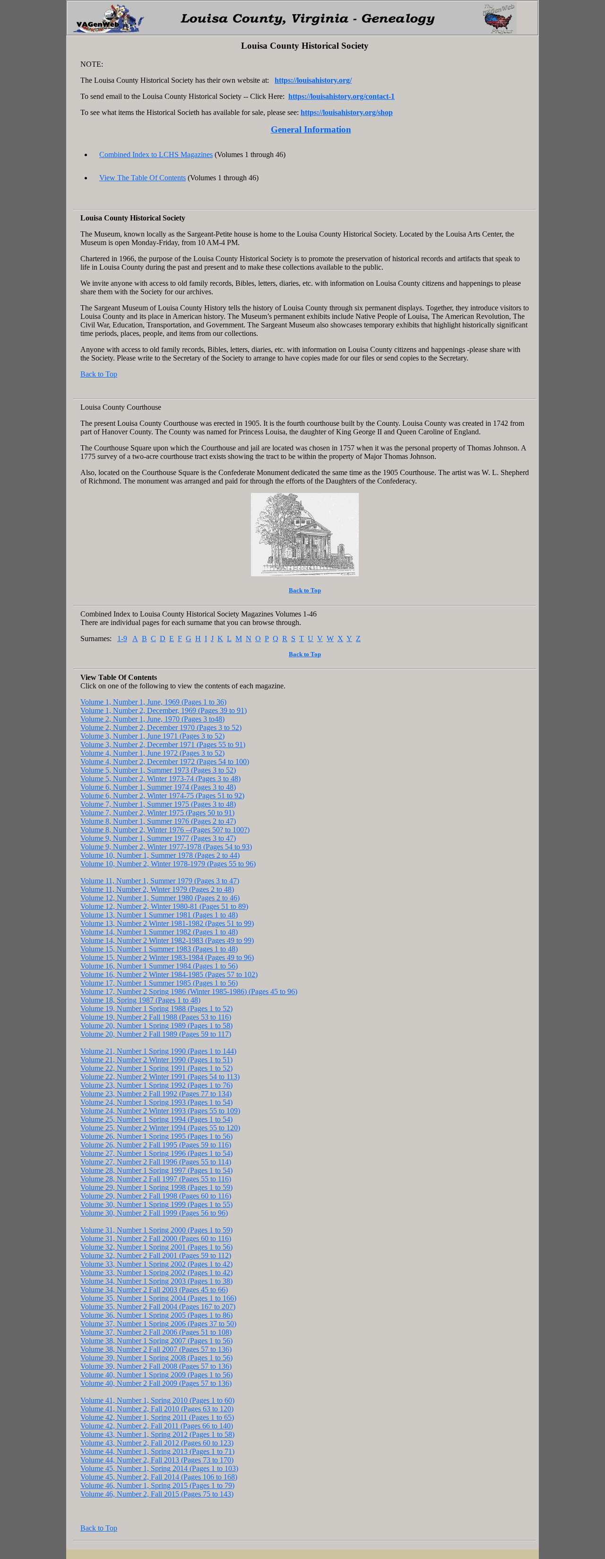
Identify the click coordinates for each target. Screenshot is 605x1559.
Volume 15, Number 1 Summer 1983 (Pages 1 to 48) (159, 949)
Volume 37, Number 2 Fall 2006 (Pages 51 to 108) (156, 1332)
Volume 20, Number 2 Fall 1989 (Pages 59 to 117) (155, 1034)
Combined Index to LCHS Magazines (156, 154)
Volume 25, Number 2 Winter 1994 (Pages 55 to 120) (160, 1128)
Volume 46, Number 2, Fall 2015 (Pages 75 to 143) (156, 1494)
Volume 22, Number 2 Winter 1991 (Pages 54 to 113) (160, 1077)
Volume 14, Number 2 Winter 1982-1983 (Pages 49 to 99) (167, 940)
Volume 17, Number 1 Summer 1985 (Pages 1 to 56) (159, 983)
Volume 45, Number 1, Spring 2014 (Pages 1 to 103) (159, 1468)
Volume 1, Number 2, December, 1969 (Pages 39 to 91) (163, 710)
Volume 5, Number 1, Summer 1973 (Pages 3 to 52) (158, 770)
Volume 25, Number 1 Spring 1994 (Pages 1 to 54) (156, 1119)
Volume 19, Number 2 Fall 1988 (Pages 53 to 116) (155, 1017)
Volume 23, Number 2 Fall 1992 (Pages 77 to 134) (156, 1094)
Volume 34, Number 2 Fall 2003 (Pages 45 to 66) (154, 1290)
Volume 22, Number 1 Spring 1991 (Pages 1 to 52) (156, 1068)
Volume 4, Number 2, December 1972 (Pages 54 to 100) (164, 761)
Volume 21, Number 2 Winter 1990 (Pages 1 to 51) (156, 1060)
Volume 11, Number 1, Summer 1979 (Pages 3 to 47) (159, 881)
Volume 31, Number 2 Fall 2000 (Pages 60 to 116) (155, 1238)
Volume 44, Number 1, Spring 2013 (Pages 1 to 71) (157, 1451)
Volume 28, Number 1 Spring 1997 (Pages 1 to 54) (156, 1170)
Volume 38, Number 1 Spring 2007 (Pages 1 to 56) (156, 1341)
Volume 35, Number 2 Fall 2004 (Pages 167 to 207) (157, 1307)
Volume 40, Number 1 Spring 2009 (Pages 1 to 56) (156, 1375)
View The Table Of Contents (142, 178)
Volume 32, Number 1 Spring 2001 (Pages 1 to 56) (156, 1247)
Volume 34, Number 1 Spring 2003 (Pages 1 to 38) (156, 1281)
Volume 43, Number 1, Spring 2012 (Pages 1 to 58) (157, 1434)
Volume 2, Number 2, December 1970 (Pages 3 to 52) (161, 727)
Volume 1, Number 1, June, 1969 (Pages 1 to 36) (153, 702)
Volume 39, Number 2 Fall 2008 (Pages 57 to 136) (156, 1366)
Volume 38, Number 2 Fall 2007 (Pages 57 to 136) (156, 1349)
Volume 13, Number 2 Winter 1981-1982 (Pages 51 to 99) (167, 923)
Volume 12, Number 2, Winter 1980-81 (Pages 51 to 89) (164, 906)
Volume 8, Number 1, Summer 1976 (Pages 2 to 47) (158, 821)
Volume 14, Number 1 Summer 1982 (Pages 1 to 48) (159, 932)
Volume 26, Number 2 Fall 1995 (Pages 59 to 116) (155, 1145)
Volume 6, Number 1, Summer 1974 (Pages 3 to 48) (158, 787)
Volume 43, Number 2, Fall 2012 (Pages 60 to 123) (156, 1443)
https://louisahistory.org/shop (347, 112)
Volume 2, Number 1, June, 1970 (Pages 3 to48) (152, 719)
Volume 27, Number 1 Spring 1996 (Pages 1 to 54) (156, 1153)
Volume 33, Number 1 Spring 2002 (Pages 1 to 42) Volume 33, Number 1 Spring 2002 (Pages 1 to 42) (156, 1268)
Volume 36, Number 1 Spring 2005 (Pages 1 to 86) (156, 1315)
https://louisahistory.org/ (313, 80)
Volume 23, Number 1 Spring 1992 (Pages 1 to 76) (156, 1085)
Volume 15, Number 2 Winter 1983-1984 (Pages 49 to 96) (167, 957)
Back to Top (98, 374)
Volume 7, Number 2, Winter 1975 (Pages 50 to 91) (157, 813)
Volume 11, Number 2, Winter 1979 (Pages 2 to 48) (157, 889)
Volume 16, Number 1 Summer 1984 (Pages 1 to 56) (159, 966)
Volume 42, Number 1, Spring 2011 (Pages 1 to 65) (157, 1417)
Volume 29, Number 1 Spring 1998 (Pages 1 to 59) (156, 1187)
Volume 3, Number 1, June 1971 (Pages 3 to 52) (152, 736)
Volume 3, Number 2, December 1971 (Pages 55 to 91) (162, 744)
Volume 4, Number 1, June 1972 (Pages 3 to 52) (152, 753)
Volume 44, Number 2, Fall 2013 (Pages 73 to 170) (156, 1460)
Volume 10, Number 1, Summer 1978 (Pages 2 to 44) (160, 855)
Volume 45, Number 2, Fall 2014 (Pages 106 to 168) (158, 1477)
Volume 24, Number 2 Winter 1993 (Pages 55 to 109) (160, 1111)
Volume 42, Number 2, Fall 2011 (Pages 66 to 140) (156, 1426)
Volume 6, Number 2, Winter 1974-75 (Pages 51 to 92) (162, 796)
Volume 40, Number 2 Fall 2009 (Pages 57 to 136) (156, 1383)
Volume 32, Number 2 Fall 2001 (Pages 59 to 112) (155, 1255)
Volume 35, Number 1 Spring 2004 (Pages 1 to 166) (158, 1298)
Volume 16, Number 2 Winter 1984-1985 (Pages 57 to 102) (169, 974)
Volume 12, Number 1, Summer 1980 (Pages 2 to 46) (160, 898)
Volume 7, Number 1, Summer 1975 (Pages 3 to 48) (158, 804)
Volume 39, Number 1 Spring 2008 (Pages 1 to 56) (156, 1358)
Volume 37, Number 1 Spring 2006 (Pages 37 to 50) (158, 1324)
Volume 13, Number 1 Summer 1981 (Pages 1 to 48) (159, 915)
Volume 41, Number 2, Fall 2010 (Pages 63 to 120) (156, 1409)
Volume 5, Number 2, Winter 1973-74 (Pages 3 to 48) (160, 779)
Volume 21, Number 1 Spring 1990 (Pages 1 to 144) (158, 1051)
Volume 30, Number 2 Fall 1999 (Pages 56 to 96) (154, 1213)
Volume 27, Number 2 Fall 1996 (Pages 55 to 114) (155, 1162)
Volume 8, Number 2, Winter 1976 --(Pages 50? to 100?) (165, 830)
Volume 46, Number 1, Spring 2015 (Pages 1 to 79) (157, 1485)
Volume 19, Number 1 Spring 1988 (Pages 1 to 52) (156, 1008)
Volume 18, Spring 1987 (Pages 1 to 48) (140, 1000)
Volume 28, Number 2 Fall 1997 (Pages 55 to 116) (155, 1179)
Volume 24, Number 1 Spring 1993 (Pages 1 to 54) (156, 1102)
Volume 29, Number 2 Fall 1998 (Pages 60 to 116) (155, 1196)
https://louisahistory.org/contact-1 (341, 96)
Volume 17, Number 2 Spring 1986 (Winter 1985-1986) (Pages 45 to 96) (188, 991)
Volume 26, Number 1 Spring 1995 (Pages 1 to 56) (156, 1136)
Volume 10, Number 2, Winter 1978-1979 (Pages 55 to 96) (168, 864)
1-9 (122, 638)
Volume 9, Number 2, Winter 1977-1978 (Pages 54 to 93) (166, 847)
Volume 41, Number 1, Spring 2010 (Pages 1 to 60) (157, 1400)
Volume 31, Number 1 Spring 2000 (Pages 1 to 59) (156, 1230)
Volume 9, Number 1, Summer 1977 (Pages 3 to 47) (158, 838)
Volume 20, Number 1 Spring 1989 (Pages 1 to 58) (156, 1026)
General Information (311, 129)
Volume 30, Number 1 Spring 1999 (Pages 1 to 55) (156, 1204)
